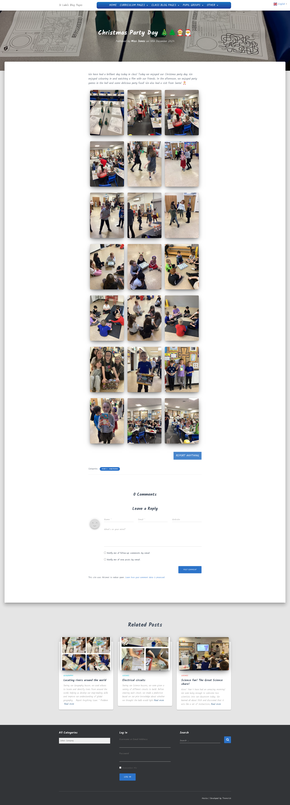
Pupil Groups (191, 5)
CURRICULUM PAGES (132, 5)
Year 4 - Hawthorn (110, 469)
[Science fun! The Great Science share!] (204, 653)
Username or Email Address (133, 739)
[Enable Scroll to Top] (284, 799)
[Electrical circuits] (145, 653)
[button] (107, 112)
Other (211, 5)
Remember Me (129, 768)
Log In (127, 777)
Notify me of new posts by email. (123, 559)
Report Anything (187, 456)
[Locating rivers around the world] (86, 653)
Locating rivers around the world (84, 680)
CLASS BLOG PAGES (163, 5)
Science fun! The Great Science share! (202, 682)
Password (124, 753)
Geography (68, 675)
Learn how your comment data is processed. (145, 577)
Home (113, 5)
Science (125, 675)
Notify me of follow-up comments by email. (128, 553)
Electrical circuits (133, 680)
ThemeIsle (226, 798)
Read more (69, 704)
